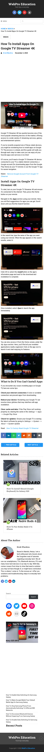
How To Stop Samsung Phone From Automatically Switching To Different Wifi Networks (20, 708)
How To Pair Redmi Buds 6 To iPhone (19, 528)
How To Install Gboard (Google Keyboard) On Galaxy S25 (20, 490)
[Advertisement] (22, 79)
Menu (5, 21)
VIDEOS (5, 37)
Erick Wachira (8, 53)
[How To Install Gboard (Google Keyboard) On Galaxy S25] (22, 472)
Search (8, 593)
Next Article (33, 445)
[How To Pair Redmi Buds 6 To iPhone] (22, 510)
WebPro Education (22, 4)
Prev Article (11, 445)
